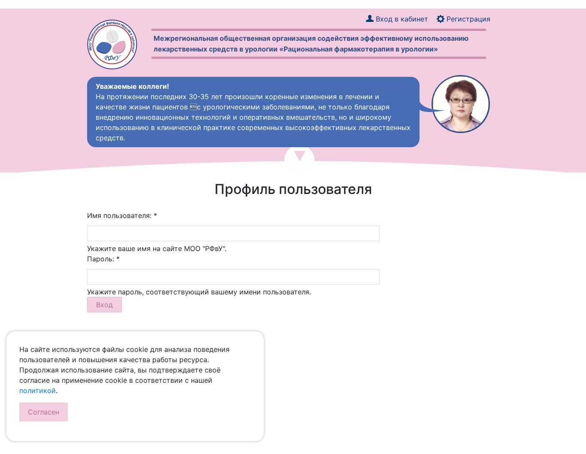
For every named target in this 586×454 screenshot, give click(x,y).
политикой (37, 390)
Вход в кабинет (402, 19)
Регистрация (468, 19)
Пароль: (103, 258)
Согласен (43, 412)
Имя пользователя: (122, 215)
